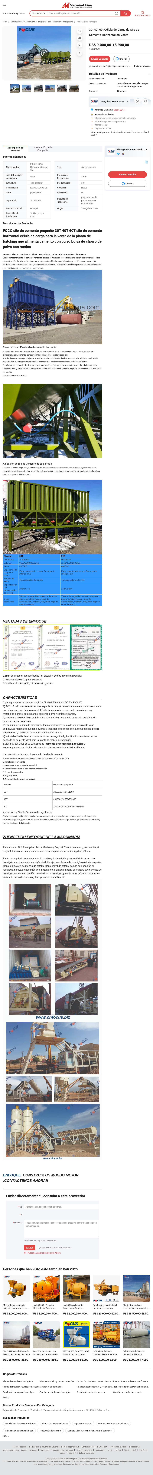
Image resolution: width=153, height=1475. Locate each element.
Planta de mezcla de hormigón (17, 1381)
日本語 (126, 1450)
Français (55, 1450)
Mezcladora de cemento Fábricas (20, 1423)
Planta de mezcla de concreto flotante (130, 1381)
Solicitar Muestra (142, 66)
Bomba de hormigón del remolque (18, 1392)
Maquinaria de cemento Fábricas (113, 1423)
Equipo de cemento (83, 1423)
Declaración (34, 1447)
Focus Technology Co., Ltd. (71, 1458)
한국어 (118, 1450)
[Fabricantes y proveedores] (77, 5)
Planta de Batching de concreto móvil (57, 1381)
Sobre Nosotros (20, 1447)
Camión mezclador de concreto (127, 1392)
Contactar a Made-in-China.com (95, 1447)
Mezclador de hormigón (51, 1386)
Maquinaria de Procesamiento (23, 21)
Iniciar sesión (97, 132)
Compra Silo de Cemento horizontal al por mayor (90, 1430)
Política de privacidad (70, 1447)
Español (33, 1450)
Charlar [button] (123, 58)
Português (44, 1450)
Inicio (5, 21)
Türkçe (62, 1453)
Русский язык (67, 1450)
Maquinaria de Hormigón (86, 21)
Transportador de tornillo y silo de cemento (94, 1386)
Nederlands (99, 1450)
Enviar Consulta (99, 58)
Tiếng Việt (72, 1453)
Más (5, 1436)
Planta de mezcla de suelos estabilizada (21, 1386)
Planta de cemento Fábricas (55, 1423)
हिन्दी (134, 1450)
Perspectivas (134, 1447)
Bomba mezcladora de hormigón (55, 1392)
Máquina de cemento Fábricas (19, 1430)
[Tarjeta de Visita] (146, 161)
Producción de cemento (50, 1430)
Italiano (79, 1450)
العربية (109, 1450)
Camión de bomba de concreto (90, 1392)
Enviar (29, 1247)
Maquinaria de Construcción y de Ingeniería (55, 21)
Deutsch (88, 1450)
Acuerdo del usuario (50, 1447)
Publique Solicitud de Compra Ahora (42, 1252)
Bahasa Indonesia (86, 1453)
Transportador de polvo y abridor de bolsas (131, 1386)
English (24, 1450)
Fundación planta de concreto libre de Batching (94, 1381)
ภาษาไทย (143, 1450)
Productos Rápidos (118, 1447)
